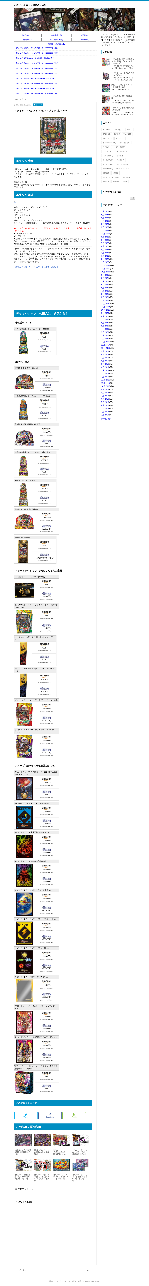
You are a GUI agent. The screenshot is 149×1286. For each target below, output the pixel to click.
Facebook (50, 1117)
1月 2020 (105, 339)
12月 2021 (105, 265)
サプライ (107, 151)
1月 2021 (105, 300)
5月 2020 (105, 326)
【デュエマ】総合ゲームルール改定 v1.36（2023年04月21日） (35, 78)
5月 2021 (105, 288)
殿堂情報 (126, 177)
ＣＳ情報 (119, 130)
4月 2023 (105, 221)
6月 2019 (105, 361)
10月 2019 (105, 348)
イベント (107, 138)
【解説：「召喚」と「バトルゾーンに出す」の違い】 (36, 267)
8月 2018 (105, 393)
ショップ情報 (121, 151)
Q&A (117, 134)
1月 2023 (105, 231)
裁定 (106, 173)
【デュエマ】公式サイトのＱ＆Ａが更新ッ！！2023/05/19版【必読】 (37, 68)
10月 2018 (105, 386)
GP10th (106, 134)
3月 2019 (105, 370)
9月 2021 (105, 275)
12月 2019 (105, 342)
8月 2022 (105, 240)
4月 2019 (105, 367)
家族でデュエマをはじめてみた (30, 5)
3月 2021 (105, 294)
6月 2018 (105, 399)
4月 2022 (105, 253)
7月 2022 (105, 243)
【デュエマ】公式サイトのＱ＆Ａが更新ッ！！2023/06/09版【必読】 (37, 63)
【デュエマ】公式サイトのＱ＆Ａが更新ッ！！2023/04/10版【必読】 (37, 83)
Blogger (97, 1281)
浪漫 (125, 182)
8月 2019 (105, 354)
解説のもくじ (27, 35)
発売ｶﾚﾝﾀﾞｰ (27, 40)
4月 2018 (105, 405)
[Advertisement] (53, 287)
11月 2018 (105, 383)
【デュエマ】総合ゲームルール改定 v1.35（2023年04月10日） (35, 88)
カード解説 (124, 143)
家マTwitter (105, 419)
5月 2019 (105, 364)
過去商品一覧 (56, 35)
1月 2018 (105, 415)
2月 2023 (105, 227)
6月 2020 (105, 323)
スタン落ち (108, 156)
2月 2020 (105, 335)
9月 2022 (105, 237)
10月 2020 (105, 310)
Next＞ (88, 1270)
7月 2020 (105, 320)
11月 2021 (105, 269)
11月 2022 (105, 234)
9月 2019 (105, 351)
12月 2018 (105, 380)
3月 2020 (105, 332)
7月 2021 (105, 281)
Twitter (26, 1117)
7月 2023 (105, 211)
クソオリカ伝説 (119, 147)
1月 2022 (105, 262)
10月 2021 (105, 272)
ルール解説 (108, 169)
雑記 (115, 173)
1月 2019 (105, 377)
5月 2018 (105, 402)
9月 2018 (105, 389)
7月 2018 (105, 396)
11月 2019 (105, 345)
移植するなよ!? (122, 169)
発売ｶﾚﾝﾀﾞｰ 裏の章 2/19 (55, 44)
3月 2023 (105, 224)
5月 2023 (105, 218)
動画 (106, 182)
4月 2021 (105, 291)
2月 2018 (105, 412)
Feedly (74, 1117)
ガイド (106, 147)
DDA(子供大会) (56, 40)
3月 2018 (105, 408)
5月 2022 (105, 250)
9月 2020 (105, 313)
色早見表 (84, 35)
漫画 (116, 182)
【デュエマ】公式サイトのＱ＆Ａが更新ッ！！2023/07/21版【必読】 (37, 48)
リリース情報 (122, 164)
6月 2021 (105, 285)
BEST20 (107, 130)
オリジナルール (109, 143)
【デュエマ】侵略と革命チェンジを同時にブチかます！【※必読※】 (123, 61)
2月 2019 (105, 374)
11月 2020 (105, 307)
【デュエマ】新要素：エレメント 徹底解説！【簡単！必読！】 (35, 58)
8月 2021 (105, 278)
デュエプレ (108, 164)
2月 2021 (105, 297)
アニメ (127, 134)
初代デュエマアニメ (111, 177)
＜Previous (22, 1270)
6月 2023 (105, 215)
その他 (119, 156)
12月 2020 (105, 304)
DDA (129, 130)
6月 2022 (105, 246)
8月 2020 (105, 316)
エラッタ (120, 138)
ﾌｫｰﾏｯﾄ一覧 (84, 40)
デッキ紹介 (108, 160)
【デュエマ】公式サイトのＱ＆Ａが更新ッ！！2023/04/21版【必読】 (37, 73)
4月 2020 (105, 329)
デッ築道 (120, 160)
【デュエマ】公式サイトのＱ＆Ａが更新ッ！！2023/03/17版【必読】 (37, 93)
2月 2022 (105, 259)
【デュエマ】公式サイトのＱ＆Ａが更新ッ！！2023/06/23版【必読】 (37, 53)
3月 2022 (105, 256)
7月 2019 (105, 358)
